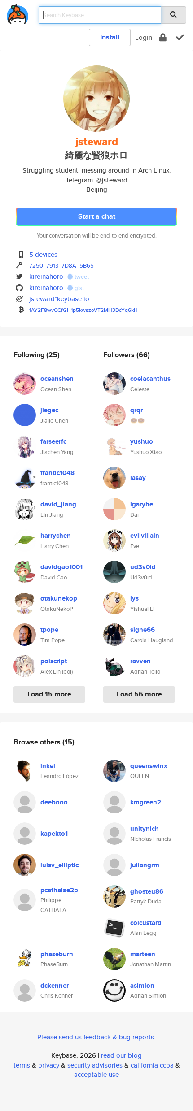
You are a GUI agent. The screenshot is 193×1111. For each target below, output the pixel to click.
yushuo (141, 441)
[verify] (180, 37)
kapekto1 (54, 834)
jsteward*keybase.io (59, 298)
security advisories (95, 1065)
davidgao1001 (61, 567)
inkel (47, 766)
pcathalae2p (59, 890)
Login (143, 37)
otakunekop (58, 598)
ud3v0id (143, 567)
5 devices (43, 254)
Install (109, 37)
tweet (81, 276)
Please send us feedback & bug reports (95, 1037)
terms (21, 1065)
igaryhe (141, 504)
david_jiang (58, 504)
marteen (142, 954)
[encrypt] (163, 37)
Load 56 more (139, 694)
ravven (140, 661)
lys (134, 598)
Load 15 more (49, 694)
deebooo (54, 802)
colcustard (146, 923)
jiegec (49, 410)
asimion (142, 985)
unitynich (144, 829)
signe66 (142, 630)
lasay (138, 478)
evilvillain (144, 535)
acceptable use (96, 1074)
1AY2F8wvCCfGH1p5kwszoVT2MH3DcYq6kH (83, 310)
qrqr (136, 410)
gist (78, 288)
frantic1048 (57, 473)
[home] (17, 12)
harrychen (55, 535)
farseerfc (53, 441)
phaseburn (56, 954)
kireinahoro (46, 276)
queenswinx (148, 766)
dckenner (54, 985)
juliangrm (144, 865)
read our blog (121, 1055)
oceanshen (57, 379)
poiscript (53, 661)
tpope (49, 630)
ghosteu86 (146, 891)
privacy (48, 1065)
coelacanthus (150, 379)
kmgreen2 (145, 802)
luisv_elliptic (59, 865)
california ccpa (152, 1065)
